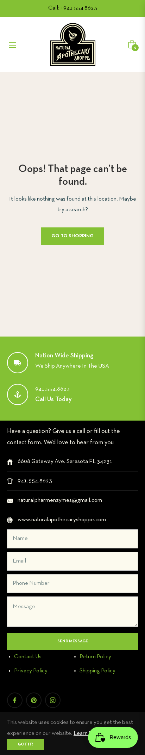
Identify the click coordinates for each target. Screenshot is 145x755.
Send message (72, 641)
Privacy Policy (31, 670)
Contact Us (28, 656)
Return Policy (95, 656)
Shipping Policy (97, 670)
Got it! (25, 744)
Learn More (88, 733)
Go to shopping (72, 236)
